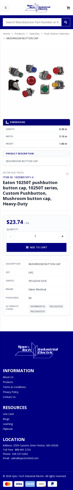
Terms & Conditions (14, 387)
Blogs (6, 419)
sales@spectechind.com (24, 458)
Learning (8, 424)
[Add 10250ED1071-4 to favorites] (67, 174)
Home (6, 33)
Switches (34, 33)
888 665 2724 (22, 449)
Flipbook (8, 429)
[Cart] (68, 7)
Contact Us (9, 397)
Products (20, 33)
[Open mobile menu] (6, 8)
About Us (8, 377)
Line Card (8, 414)
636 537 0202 (20, 454)
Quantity (12, 229)
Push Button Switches (56, 33)
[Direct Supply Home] (37, 7)
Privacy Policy (10, 392)
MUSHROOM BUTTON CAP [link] (22, 38)
